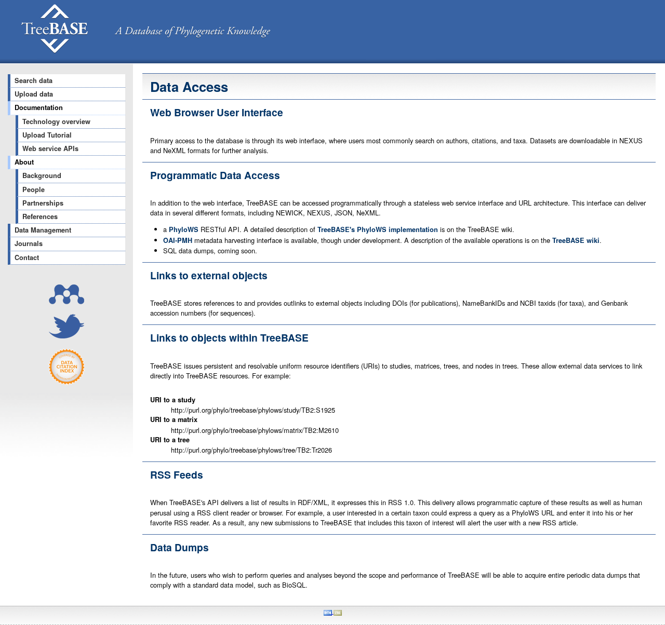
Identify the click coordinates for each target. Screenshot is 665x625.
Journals (29, 243)
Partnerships (42, 203)
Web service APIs (50, 148)
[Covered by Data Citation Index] (66, 382)
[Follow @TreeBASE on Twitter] (66, 336)
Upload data (34, 94)
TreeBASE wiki (576, 240)
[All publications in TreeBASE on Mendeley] (66, 301)
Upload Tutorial (47, 135)
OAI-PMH (177, 240)
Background (41, 175)
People (33, 189)
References (40, 216)
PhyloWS (183, 229)
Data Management (43, 230)
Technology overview (56, 121)
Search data (33, 80)
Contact (27, 257)
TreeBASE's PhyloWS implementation (377, 229)
